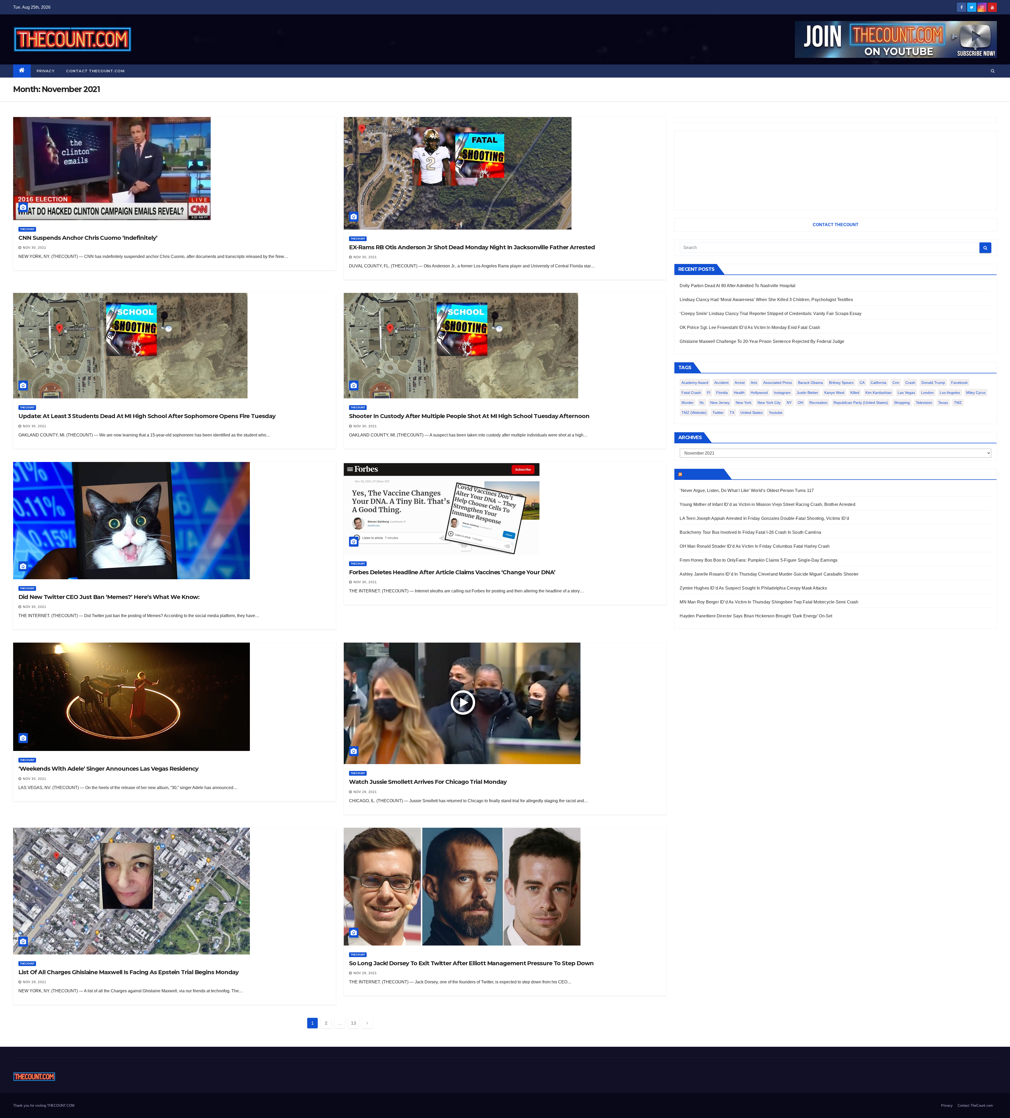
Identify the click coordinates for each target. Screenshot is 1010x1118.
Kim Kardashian (878, 392)
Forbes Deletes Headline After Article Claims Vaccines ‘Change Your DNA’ (452, 572)
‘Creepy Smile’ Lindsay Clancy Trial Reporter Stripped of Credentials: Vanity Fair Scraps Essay (770, 313)
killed (854, 392)
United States (751, 412)
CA (862, 382)
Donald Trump (933, 382)
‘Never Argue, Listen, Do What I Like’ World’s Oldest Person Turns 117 (747, 490)
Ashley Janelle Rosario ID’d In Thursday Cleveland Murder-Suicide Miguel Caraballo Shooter (769, 574)
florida (722, 392)
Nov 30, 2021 (34, 248)
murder (687, 402)
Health (739, 392)
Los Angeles (950, 392)
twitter (718, 412)
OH (800, 402)
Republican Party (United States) (861, 402)
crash (910, 382)
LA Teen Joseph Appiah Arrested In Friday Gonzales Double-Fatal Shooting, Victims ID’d (764, 518)
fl (708, 392)
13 (353, 1023)
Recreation (818, 402)
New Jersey (720, 402)
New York (743, 402)
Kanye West (834, 392)
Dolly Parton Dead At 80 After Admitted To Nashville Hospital (737, 285)
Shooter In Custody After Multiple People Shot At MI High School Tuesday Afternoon (469, 416)
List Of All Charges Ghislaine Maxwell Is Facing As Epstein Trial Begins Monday (128, 972)
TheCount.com (702, 474)
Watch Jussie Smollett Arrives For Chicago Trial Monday (428, 781)
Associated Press (777, 382)
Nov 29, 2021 (365, 792)
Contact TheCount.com (95, 71)
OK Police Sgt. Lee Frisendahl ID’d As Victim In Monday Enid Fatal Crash (750, 327)
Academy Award (694, 382)
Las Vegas (906, 392)
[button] (993, 71)
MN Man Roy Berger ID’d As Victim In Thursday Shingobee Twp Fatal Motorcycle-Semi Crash (769, 602)
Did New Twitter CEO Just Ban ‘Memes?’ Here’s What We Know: (108, 597)
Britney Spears (841, 382)
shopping (902, 402)
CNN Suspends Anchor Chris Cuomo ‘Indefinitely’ (87, 237)
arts (754, 382)
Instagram (782, 392)
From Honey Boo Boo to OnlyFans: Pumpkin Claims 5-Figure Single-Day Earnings (758, 560)
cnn (895, 382)
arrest (740, 382)
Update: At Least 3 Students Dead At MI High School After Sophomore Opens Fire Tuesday (146, 416)
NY (789, 402)
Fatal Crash (691, 392)
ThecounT (27, 229)
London (927, 392)
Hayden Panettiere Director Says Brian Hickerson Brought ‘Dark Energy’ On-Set (756, 616)
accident (721, 382)
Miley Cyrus (976, 392)
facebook (959, 382)
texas (943, 402)
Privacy (46, 71)
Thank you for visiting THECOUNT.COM (43, 1105)
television (924, 402)
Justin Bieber (807, 392)
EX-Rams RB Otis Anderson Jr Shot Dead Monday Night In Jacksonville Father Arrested (472, 247)
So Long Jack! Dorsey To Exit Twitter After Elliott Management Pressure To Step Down (471, 963)
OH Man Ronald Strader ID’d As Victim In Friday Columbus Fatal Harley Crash (755, 546)
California (878, 382)
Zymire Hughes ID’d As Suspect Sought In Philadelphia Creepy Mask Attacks (753, 588)
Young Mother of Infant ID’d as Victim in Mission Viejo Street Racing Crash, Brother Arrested (767, 504)
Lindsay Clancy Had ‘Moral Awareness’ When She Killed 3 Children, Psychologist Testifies (766, 299)
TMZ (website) (693, 412)
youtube (775, 412)
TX (732, 412)
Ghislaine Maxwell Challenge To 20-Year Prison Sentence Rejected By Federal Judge (762, 341)
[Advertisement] (835, 170)
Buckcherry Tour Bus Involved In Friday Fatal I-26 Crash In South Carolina (750, 532)
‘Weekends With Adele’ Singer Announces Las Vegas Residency (108, 768)
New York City (769, 402)
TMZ (958, 402)
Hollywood (759, 392)
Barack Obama (810, 382)
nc (702, 402)
